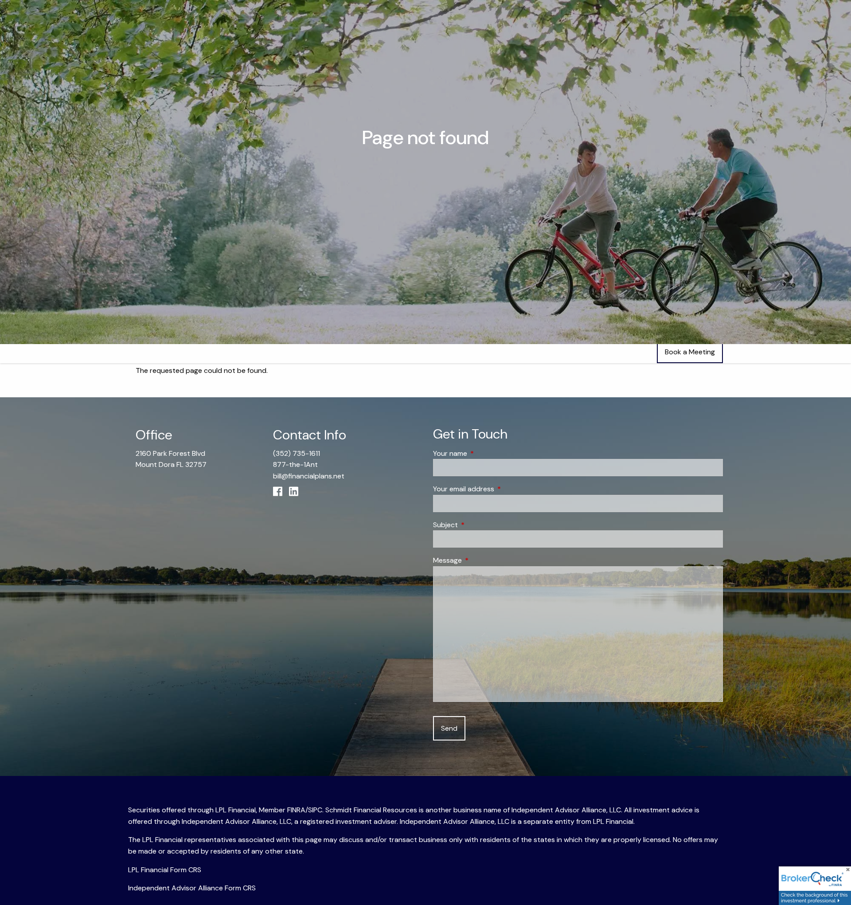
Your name (484, 453)
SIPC (315, 810)
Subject (479, 524)
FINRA (296, 810)
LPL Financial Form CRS (164, 869)
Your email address (497, 489)
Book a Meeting (690, 352)
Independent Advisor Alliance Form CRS (192, 888)
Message (481, 560)
